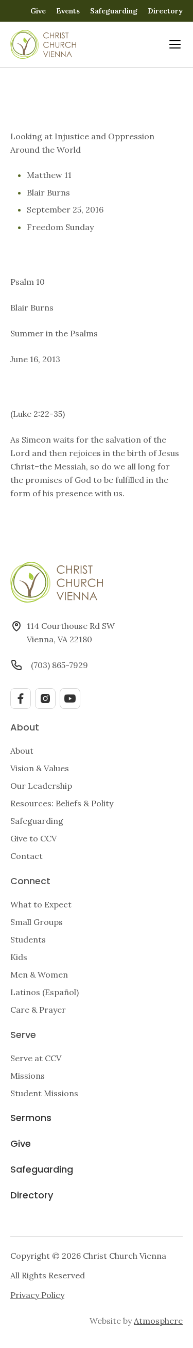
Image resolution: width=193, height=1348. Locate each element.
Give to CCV (33, 838)
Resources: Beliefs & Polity (61, 803)
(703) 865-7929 (59, 665)
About (21, 750)
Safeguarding (113, 10)
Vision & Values (39, 768)
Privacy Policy (37, 1295)
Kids (18, 957)
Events (68, 10)
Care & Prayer (38, 1009)
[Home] (43, 44)
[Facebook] (20, 698)
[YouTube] (70, 698)
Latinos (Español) (44, 992)
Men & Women (39, 974)
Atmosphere (158, 1320)
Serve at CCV (35, 1058)
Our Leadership (41, 786)
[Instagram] (45, 698)
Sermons (30, 1119)
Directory (165, 10)
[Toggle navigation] (175, 44)
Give (38, 10)
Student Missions (44, 1093)
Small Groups (36, 922)
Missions (27, 1075)
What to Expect (41, 904)
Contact (26, 856)
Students (28, 939)
